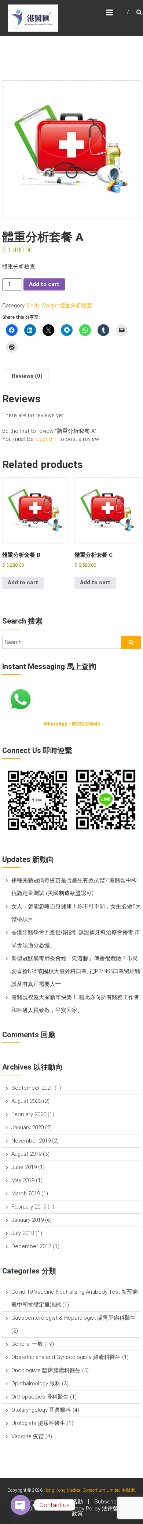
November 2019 (31, 1140)
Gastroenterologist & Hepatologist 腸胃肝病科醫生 (73, 1318)
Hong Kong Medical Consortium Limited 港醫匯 (89, 1490)
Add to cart (44, 284)
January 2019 (27, 1220)
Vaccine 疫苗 (27, 1436)
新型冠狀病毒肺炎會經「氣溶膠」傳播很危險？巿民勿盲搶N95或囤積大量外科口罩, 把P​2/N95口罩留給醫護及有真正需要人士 (75, 971)
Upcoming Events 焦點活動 (49, 1501)
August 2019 (26, 1154)
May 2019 (22, 1180)
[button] (37, 800)
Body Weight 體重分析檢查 (59, 305)
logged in (46, 439)
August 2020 (26, 1101)
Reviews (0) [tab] (27, 376)
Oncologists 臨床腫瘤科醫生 (46, 1370)
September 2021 (32, 1088)
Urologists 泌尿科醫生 (38, 1423)
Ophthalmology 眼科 (35, 1383)
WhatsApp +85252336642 (72, 724)
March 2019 (25, 1193)
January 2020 (27, 1127)
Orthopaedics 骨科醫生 (40, 1396)
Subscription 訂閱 (116, 1501)
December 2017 (31, 1246)
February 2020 (28, 1114)
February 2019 (28, 1206)
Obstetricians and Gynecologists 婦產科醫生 (66, 1357)
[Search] (131, 642)
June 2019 (24, 1167)
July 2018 (22, 1233)
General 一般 (27, 1344)
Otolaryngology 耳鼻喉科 (41, 1410)
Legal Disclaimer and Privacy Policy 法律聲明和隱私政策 (77, 1511)
